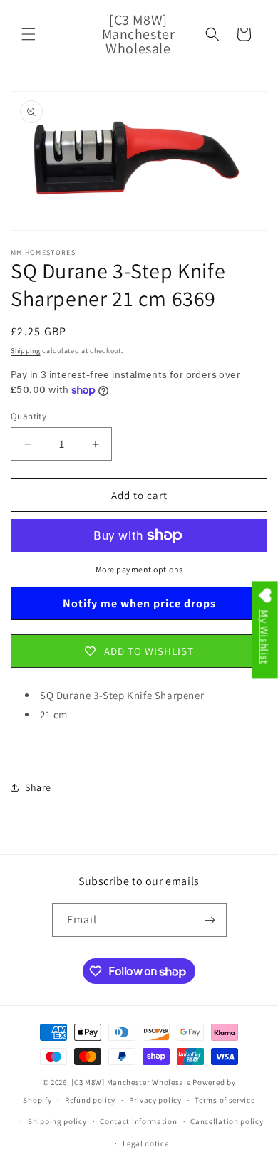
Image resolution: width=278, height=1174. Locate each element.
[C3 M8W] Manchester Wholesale (130, 1082)
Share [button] (38, 787)
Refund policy (90, 1100)
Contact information (138, 1121)
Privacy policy (155, 1100)
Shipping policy (57, 1121)
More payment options (139, 569)
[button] (28, 34)
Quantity (28, 416)
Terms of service (224, 1100)
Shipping (26, 350)
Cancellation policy (226, 1121)
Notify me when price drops (139, 603)
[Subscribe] (210, 920)
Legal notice (145, 1143)
